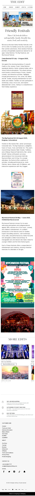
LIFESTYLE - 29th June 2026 (6, 380)
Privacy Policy (5, 454)
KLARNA (4, 435)
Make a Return (5, 432)
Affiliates (4, 451)
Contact (4, 426)
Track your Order (6, 428)
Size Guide (5, 433)
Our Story (4, 443)
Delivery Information (7, 430)
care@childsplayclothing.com (9, 466)
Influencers (5, 449)
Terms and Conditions (7, 452)
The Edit (4, 445)
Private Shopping (6, 456)
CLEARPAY (5, 437)
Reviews (4, 447)
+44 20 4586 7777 (7, 464)
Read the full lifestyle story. (9, 364)
